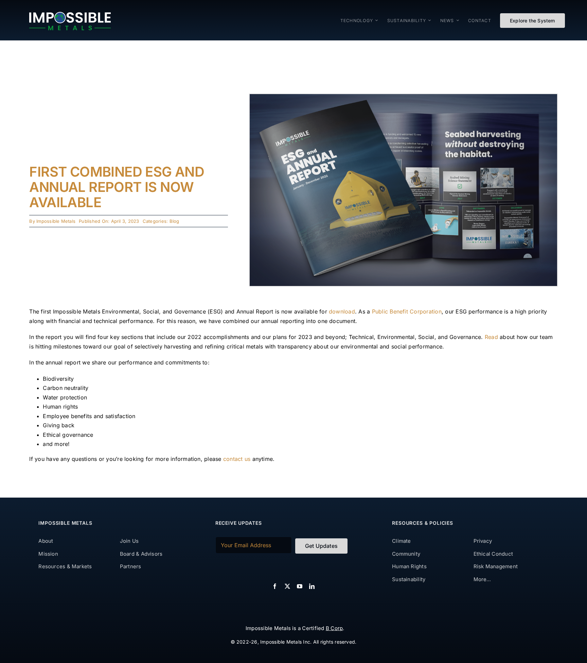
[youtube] (299, 586)
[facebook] (275, 586)
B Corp (334, 628)
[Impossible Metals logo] (70, 14)
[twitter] (287, 586)
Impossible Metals (55, 221)
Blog (174, 221)
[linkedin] (312, 586)
